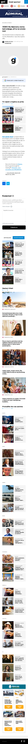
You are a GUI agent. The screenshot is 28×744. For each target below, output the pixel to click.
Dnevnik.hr (6, 6)
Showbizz (23, 6)
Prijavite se (14, 227)
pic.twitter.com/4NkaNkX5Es (13, 169)
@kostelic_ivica (16, 168)
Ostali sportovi (14, 2)
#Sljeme (19, 164)
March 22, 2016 (10, 174)
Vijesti (15, 6)
